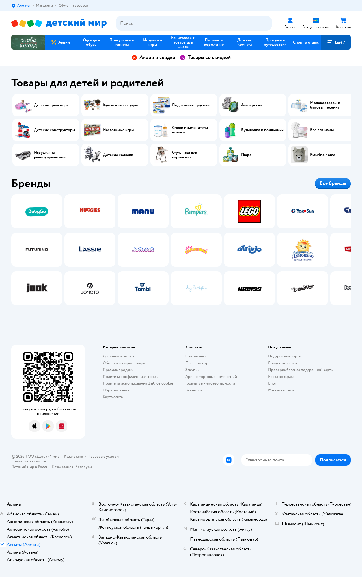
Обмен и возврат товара (124, 363)
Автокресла (251, 105)
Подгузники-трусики (191, 105)
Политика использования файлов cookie (138, 383)
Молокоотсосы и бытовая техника (325, 105)
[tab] (36, 249)
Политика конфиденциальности (131, 376)
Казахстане (61, 466)
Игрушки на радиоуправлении (50, 154)
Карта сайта (113, 396)
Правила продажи (118, 369)
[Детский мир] (59, 23)
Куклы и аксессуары (120, 105)
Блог (272, 383)
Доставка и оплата (118, 356)
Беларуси (83, 466)
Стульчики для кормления (184, 154)
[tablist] (181, 249)
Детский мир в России (31, 466)
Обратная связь (116, 390)
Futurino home (322, 155)
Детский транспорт (51, 105)
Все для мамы (322, 130)
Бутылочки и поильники (262, 130)
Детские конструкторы (54, 130)
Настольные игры (118, 130)
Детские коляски (118, 155)
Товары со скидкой (209, 57)
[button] (336, 42)
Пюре (246, 155)
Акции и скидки (157, 57)
